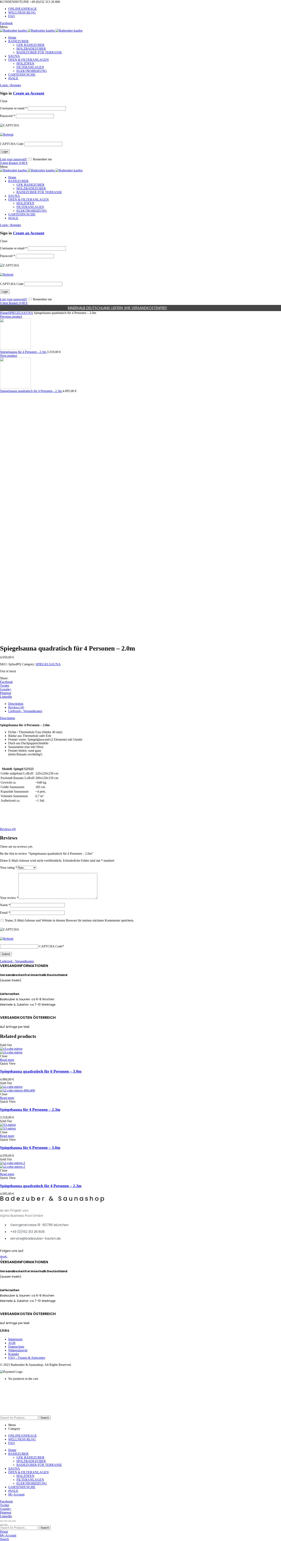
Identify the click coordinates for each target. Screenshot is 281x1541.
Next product (8, 355)
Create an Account (28, 93)
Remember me (42, 159)
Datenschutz (16, 1346)
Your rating (8, 867)
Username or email (13, 108)
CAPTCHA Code (11, 144)
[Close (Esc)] (1, 1521)
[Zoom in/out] (14, 1521)
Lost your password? (13, 159)
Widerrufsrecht (17, 1350)
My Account (16, 1494)
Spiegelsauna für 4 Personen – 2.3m (30, 1109)
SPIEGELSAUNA (20, 313)
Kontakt (13, 1354)
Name (5, 905)
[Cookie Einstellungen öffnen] (31, 1413)
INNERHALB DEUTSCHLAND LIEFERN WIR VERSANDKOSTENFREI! (117, 308)
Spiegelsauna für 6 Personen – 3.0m (30, 1147)
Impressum (15, 1339)
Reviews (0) (16, 707)
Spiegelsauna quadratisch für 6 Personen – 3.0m (40, 1071)
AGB (11, 1343)
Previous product (11, 316)
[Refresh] (6, 134)
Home (4, 313)
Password (7, 116)
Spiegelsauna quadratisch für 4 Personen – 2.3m (40, 1186)
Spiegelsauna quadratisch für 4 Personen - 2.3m (31, 391)
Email (5, 912)
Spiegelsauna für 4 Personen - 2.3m (23, 352)
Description (15, 703)
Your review (9, 898)
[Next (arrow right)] (5, 1524)
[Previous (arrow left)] (1, 1524)
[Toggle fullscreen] (10, 1521)
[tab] (144, 704)
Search (45, 1417)
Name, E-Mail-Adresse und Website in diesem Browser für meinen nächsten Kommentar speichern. (69, 920)
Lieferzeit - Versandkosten (25, 711)
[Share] (5, 1521)
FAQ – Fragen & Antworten (26, 1357)
